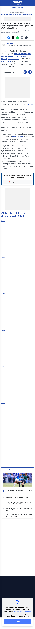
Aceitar (17, 621)
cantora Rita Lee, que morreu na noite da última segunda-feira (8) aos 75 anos (16, 56)
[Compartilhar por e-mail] (22, 37)
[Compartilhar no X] (13, 37)
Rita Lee (29, 104)
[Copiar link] (26, 37)
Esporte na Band (19, 12)
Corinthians (6, 61)
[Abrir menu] (2, 3)
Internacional (17, 137)
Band (11, 12)
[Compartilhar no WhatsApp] (17, 37)
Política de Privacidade (22, 612)
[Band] (17, 3)
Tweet (3, 221)
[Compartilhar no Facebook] (8, 37)
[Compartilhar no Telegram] (30, 72)
